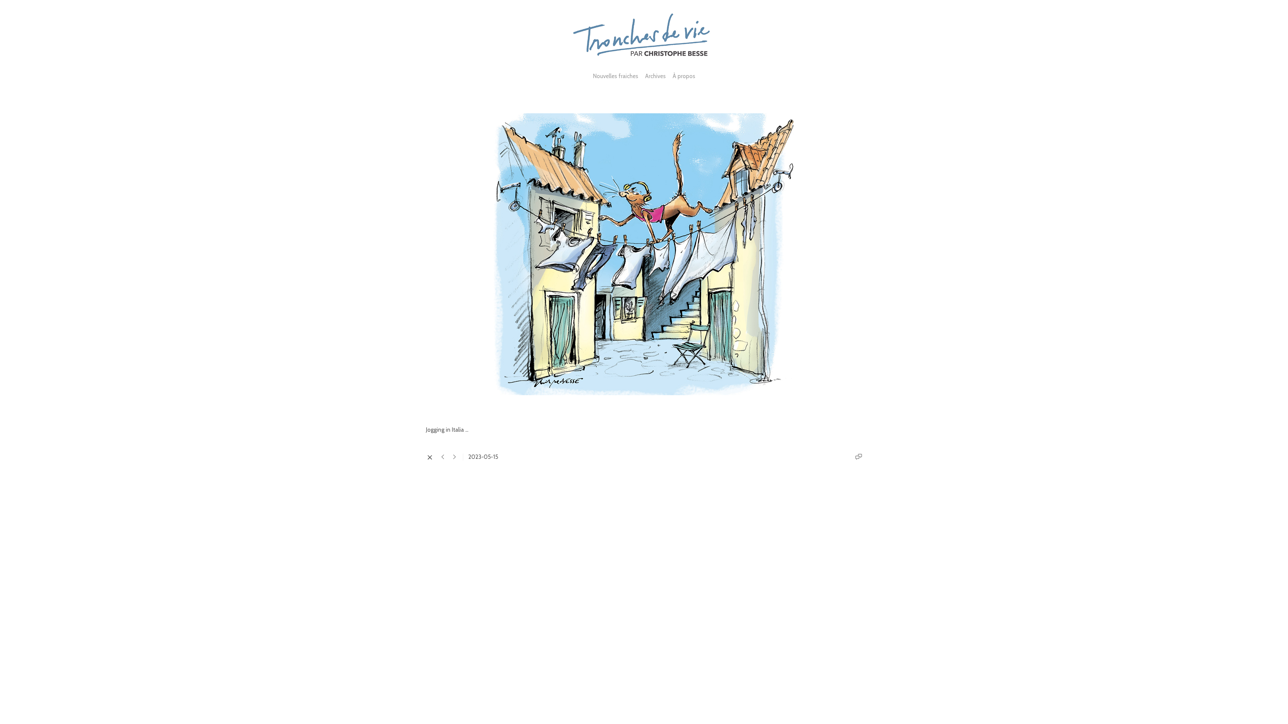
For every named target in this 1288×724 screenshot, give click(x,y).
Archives (655, 76)
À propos (684, 76)
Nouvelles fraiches (615, 76)
